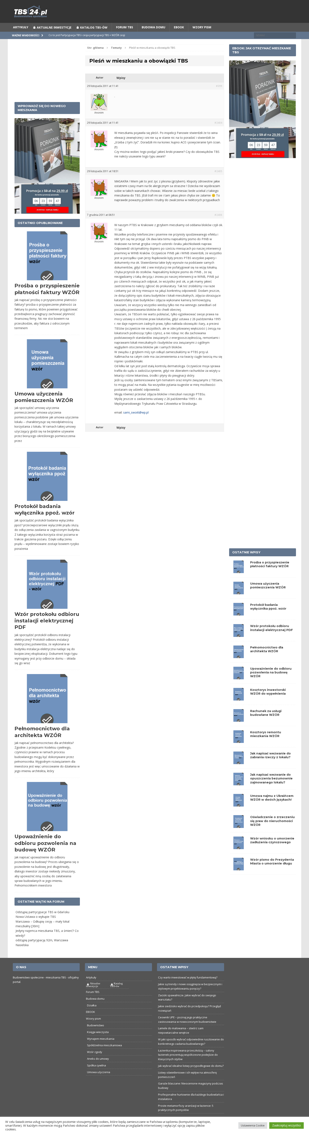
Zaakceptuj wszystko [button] (286, 1125)
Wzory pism (202, 27)
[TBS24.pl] (154, 11)
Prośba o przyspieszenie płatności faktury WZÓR (269, 564)
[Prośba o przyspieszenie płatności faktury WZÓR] (238, 571)
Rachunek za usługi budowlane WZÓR (265, 713)
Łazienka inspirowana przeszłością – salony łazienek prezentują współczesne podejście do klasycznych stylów (188, 1055)
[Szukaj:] (275, 35)
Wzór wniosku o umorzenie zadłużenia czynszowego (272, 840)
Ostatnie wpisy (246, 552)
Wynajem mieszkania (100, 1039)
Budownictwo (95, 1025)
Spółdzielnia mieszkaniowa (104, 1045)
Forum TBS (124, 27)
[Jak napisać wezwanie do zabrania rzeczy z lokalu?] (238, 762)
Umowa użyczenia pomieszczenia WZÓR (268, 585)
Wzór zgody (94, 1052)
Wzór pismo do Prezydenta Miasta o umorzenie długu (272, 861)
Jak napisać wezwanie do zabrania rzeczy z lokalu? (270, 755)
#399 (219, 86)
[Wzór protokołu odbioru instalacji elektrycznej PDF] (238, 634)
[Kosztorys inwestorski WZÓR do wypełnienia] (238, 698)
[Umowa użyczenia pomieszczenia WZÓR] (238, 592)
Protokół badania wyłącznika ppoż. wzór (268, 606)
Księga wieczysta (98, 1032)
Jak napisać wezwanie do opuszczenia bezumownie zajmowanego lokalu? (271, 778)
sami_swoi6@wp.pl (136, 412)
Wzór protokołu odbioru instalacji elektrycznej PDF (47, 620)
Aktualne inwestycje (54, 27)
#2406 (218, 215)
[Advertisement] (47, 70)
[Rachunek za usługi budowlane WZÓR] (238, 719)
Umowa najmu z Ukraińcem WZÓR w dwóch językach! (271, 797)
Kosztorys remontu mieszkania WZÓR (265, 734)
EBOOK (179, 27)
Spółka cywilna (96, 1065)
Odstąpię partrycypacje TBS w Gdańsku (42, 912)
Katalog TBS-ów (93, 27)
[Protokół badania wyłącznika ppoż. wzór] (238, 613)
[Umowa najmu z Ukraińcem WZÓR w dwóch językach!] (238, 804)
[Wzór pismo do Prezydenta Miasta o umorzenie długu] (238, 868)
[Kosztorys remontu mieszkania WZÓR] (238, 740)
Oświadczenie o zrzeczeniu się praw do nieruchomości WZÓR (272, 820)
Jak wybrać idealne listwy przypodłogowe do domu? (191, 1066)
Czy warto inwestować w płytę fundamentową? (187, 977)
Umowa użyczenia (98, 1072)
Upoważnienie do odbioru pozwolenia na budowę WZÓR (45, 842)
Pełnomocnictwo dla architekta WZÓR (266, 649)
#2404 (218, 122)
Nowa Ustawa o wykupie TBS (36, 917)
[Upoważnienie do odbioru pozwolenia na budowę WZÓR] (238, 677)
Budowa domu (153, 27)
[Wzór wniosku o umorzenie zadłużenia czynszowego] (238, 847)
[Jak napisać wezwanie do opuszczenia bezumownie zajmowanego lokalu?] (238, 783)
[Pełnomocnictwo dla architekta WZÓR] (238, 655)
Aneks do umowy (98, 1059)
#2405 (218, 171)
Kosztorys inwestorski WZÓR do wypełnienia (268, 691)
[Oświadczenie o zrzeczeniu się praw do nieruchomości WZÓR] (238, 825)
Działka (91, 1005)
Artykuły (20, 27)
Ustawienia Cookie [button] (253, 1125)
